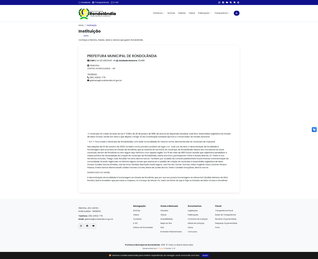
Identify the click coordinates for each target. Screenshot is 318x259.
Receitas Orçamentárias (225, 219)
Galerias (182, 13)
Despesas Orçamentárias (226, 223)
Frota (217, 227)
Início (81, 25)
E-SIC (116, 2)
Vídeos (192, 13)
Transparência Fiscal (224, 210)
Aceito (205, 255)
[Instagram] (218, 2)
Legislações (193, 210)
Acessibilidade (166, 219)
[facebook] (222, 2)
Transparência (102, 2)
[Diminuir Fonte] (234, 2)
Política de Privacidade (143, 227)
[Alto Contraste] (237, 2)
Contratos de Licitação (198, 219)
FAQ (162, 227)
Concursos (192, 232)
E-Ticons (160, 248)
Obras (190, 227)
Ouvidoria (85, 2)
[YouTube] (226, 2)
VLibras (163, 215)
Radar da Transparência (225, 215)
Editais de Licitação (196, 223)
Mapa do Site (166, 223)
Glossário (164, 210)
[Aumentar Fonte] (230, 2)
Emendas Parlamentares (171, 232)
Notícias (171, 13)
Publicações (193, 215)
